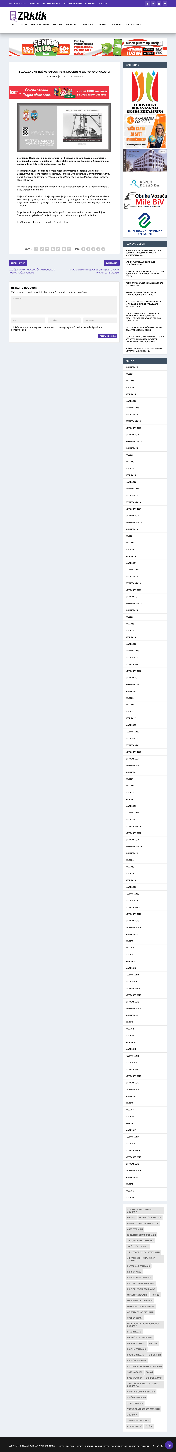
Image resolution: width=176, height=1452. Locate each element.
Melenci (156, 1295)
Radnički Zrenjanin (136, 1360)
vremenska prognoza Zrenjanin (143, 1409)
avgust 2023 (132, 610)
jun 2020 (130, 867)
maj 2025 (130, 468)
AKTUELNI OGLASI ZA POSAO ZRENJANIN (139, 1210)
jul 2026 (130, 374)
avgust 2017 (131, 1096)
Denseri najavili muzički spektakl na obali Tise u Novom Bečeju (144, 328)
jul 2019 (129, 941)
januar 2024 (132, 576)
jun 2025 (130, 461)
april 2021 (130, 799)
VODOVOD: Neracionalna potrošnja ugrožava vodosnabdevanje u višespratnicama (143, 252)
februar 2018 (132, 1056)
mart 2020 (131, 887)
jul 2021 (129, 779)
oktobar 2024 (133, 515)
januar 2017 (131, 1143)
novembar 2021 (133, 752)
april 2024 (131, 556)
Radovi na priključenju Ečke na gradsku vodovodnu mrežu (141, 293)
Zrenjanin (132, 1415)
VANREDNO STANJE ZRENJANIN (141, 1392)
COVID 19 (131, 1217)
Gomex (130, 1223)
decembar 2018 (133, 988)
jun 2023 (130, 624)
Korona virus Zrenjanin (139, 1277)
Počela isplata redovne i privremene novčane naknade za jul (144, 349)
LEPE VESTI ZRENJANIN (137, 1295)
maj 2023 (130, 630)
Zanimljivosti (88, 25)
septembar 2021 (133, 765)
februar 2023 (132, 650)
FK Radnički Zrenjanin (150, 1217)
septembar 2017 (133, 1089)
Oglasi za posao (40, 25)
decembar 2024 (133, 502)
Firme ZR (116, 25)
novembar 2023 (133, 590)
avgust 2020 (132, 853)
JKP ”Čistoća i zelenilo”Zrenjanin (143, 1252)
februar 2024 (132, 569)
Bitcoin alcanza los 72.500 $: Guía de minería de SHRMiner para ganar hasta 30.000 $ (143, 303)
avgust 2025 (132, 448)
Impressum (34, 4)
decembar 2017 (133, 1069)
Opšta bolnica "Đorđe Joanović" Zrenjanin (143, 1324)
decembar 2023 (133, 583)
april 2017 (130, 1123)
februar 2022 (132, 732)
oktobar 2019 (132, 920)
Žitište (149, 1426)
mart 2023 (131, 644)
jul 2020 (130, 860)
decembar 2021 (133, 745)
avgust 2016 (132, 1177)
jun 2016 (130, 1191)
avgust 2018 (132, 1015)
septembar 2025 (134, 441)
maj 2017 (130, 1116)
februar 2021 (132, 812)
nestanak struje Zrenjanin (140, 1306)
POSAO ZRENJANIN (135, 1355)
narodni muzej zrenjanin (139, 1300)
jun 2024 (130, 542)
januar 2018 (132, 1062)
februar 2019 (132, 975)
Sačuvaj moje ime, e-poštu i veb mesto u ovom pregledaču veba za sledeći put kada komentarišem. (56, 328)
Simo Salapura (134, 1378)
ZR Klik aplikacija (17, 4)
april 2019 (130, 961)
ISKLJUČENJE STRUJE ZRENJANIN (141, 1235)
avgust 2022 (132, 691)
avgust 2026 (132, 367)
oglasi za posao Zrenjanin (140, 1312)
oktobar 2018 (132, 1002)
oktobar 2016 (132, 1164)
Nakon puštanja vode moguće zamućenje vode (140, 263)
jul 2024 (130, 536)
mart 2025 (131, 482)
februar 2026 (132, 407)
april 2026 (131, 394)
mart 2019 (131, 968)
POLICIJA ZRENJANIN (136, 1343)
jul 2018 (129, 1022)
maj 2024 (130, 549)
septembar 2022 (134, 684)
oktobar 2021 (132, 759)
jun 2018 (130, 1029)
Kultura (57, 25)
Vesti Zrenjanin (135, 1403)
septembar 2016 (133, 1170)
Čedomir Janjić (134, 1426)
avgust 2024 (132, 529)
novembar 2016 (133, 1157)
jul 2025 (130, 455)
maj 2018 (130, 1035)
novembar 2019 (133, 914)
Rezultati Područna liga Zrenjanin (144, 1366)
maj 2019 (130, 954)
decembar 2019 (133, 907)
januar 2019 (131, 981)
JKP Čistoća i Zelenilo (137, 1246)
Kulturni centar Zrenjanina (141, 1289)
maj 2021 (130, 792)
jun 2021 (130, 785)
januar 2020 (132, 900)
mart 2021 (131, 806)
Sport (23, 25)
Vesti (13, 25)
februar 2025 (132, 488)
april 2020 (131, 880)
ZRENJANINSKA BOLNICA (138, 1420)
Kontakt (103, 4)
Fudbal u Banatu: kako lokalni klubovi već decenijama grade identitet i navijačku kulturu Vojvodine (145, 339)
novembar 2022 (133, 671)
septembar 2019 (133, 927)
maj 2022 (130, 711)
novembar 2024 (133, 509)
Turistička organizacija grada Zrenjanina (142, 1384)
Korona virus (134, 1272)
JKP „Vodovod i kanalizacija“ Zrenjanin (141, 1259)
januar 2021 (131, 819)
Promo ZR (71, 25)
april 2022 (131, 718)
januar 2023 (132, 657)
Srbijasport (132, 25)
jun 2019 (130, 948)
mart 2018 (131, 1049)
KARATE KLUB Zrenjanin (138, 1266)
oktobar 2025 (132, 434)
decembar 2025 (133, 421)
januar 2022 (132, 738)
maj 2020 (130, 873)
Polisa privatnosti (73, 4)
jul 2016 (129, 1184)
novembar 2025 (133, 428)
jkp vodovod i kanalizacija (140, 1240)
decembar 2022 (133, 664)
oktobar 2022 (132, 677)
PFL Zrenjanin (134, 1332)
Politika (103, 25)
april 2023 (131, 637)
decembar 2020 (133, 826)
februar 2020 (132, 894)
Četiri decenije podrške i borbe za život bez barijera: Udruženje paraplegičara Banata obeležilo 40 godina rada (143, 317)
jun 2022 (130, 704)
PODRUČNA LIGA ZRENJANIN (139, 1337)
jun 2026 (130, 380)
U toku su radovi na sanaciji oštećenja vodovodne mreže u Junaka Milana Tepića (145, 273)
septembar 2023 (134, 603)
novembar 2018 (133, 995)
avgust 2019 (132, 934)
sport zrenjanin (154, 1378)
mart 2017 (131, 1130)
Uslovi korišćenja (51, 4)
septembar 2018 (133, 1008)
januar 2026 (132, 414)
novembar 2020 (133, 833)
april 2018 (131, 1042)
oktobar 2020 (133, 840)
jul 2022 (130, 698)
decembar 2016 (133, 1150)
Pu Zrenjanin (154, 1355)
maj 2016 (130, 1197)
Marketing (90, 4)
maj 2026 (130, 387)
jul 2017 (129, 1103)
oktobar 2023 (132, 597)
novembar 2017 (133, 1076)
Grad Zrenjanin (135, 1229)
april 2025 (131, 475)
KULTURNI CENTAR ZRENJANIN (140, 1283)
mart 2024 (131, 563)
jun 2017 (130, 1110)
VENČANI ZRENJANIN (136, 1397)
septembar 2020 (134, 846)
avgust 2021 (132, 772)
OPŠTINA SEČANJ (134, 1318)
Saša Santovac (134, 1372)
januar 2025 (132, 495)
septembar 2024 (134, 522)
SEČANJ (149, 1372)
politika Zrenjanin (136, 1349)
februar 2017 (132, 1137)
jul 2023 (130, 617)
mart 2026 (131, 401)
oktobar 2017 (132, 1083)
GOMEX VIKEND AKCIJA (148, 1223)
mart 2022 (131, 725)
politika (153, 1343)
